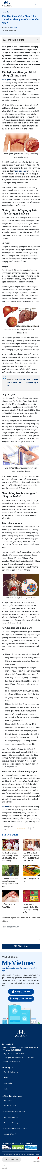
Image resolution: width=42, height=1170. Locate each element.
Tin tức (6, 1089)
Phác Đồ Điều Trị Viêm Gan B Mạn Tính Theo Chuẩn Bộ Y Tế (22, 383)
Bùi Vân (14, 27)
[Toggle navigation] (38, 4)
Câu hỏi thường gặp (11, 1072)
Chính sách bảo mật (11, 1117)
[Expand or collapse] (37, 40)
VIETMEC (7, 4)
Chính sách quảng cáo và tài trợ (15, 1128)
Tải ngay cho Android (22, 999)
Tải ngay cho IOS (22, 992)
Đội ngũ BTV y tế (10, 1134)
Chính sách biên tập (11, 1123)
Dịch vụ (6, 1077)
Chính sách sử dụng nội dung (14, 1111)
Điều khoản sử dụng (11, 1106)
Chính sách (8, 1100)
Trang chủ (5, 12)
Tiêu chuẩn (8, 1083)
